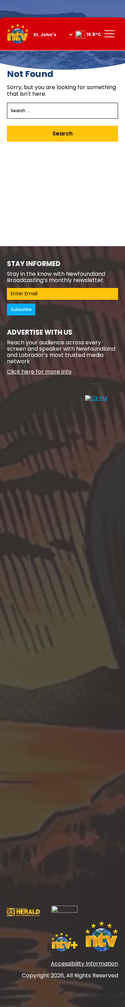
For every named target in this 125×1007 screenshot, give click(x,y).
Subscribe (21, 309)
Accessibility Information (84, 964)
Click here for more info (39, 372)
